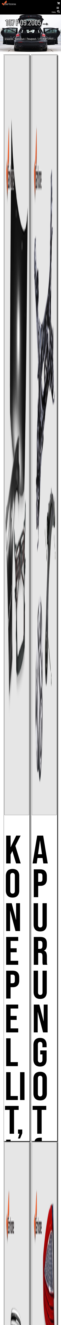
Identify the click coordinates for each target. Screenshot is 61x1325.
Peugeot (31, 38)
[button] (58, 8)
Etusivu (9, 38)
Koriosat (20, 38)
